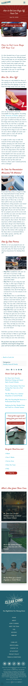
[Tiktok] (14, 664)
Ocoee (8, 674)
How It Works (10, 457)
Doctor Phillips (13, 674)
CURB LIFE (14, 642)
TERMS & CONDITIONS (14, 657)
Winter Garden (10, 673)
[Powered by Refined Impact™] (14, 682)
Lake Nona (21, 672)
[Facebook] (5, 664)
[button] (24, 3)
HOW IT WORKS (14, 623)
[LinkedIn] (19, 664)
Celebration (10, 672)
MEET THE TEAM (14, 626)
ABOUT (14, 620)
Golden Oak (9, 675)
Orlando (19, 674)
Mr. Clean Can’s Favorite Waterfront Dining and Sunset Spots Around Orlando (14, 380)
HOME (14, 617)
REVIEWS (14, 632)
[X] (9, 664)
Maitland (23, 674)
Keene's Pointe (15, 675)
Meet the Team (11, 465)
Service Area (10, 461)
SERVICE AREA (14, 645)
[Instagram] (23, 664)
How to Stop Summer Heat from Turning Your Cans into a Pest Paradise (15, 388)
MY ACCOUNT (14, 651)
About (8, 453)
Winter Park (17, 673)
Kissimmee (16, 672)
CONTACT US (14, 648)
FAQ (7, 469)
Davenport (4, 673)
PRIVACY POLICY (14, 654)
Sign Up (11, 473)
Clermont (4, 674)
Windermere (23, 673)
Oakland (4, 675)
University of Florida (12, 115)
